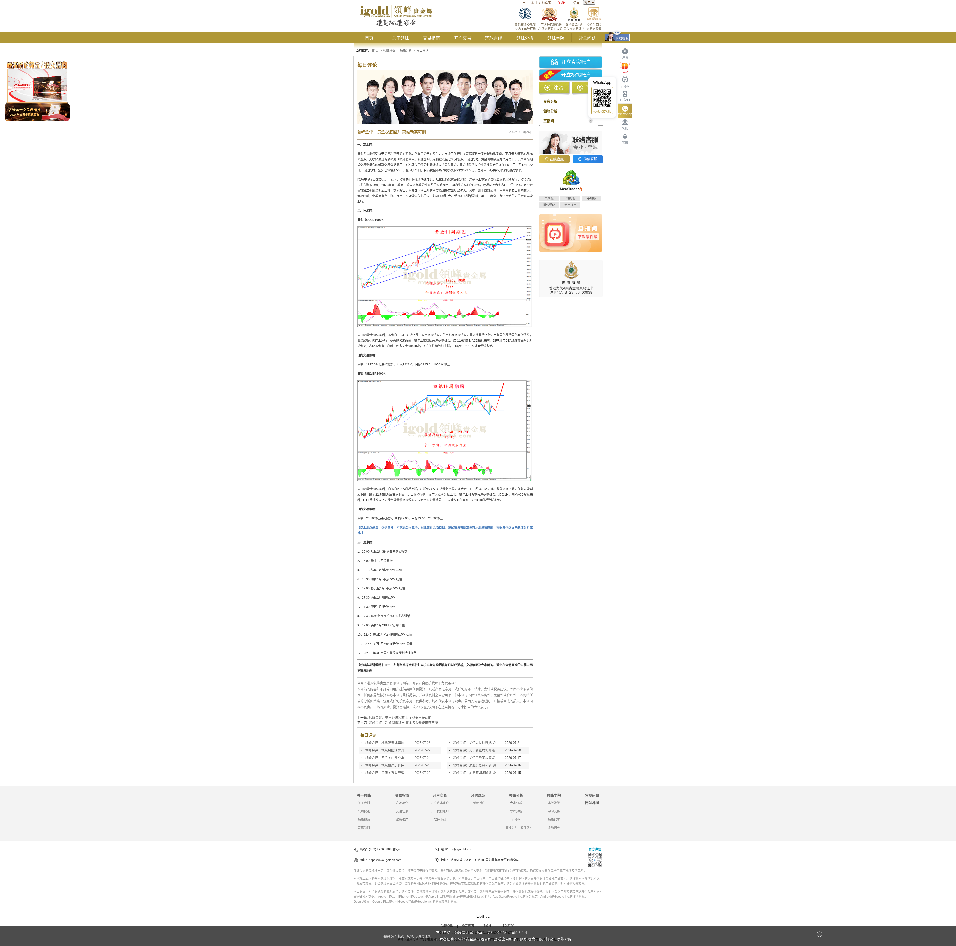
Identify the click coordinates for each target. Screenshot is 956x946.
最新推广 (402, 819)
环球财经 (493, 38)
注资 (558, 88)
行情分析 (478, 803)
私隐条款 (447, 926)
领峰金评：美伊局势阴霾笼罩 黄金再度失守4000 (477, 758)
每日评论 (422, 50)
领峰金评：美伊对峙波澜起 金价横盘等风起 (477, 743)
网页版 (570, 198)
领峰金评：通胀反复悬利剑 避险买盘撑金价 (477, 765)
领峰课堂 (554, 819)
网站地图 (592, 803)
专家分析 (516, 803)
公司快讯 (364, 811)
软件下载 (440, 819)
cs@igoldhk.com (462, 849)
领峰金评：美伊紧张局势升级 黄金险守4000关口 (477, 750)
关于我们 (364, 803)
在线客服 (545, 3)
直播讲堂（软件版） (519, 828)
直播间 (561, 3)
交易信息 (402, 811)
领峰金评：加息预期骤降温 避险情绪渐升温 (477, 773)
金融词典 (554, 828)
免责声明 (468, 926)
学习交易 (554, 811)
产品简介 (402, 803)
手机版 (591, 198)
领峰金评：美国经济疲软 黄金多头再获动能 (400, 717)
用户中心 (528, 3)
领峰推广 (488, 926)
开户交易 (462, 38)
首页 (369, 38)
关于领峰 (400, 38)
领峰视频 (364, 819)
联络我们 (364, 828)
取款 (591, 88)
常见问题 (587, 38)
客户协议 (545, 939)
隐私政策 (527, 939)
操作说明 (549, 205)
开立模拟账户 (576, 75)
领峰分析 (524, 38)
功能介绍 (564, 939)
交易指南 (431, 38)
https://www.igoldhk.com (385, 860)
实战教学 (554, 803)
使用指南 (570, 205)
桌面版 (549, 198)
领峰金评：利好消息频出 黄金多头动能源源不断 (403, 723)
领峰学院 (555, 38)
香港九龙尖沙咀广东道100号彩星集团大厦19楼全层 (485, 860)
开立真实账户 (576, 62)
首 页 (375, 50)
